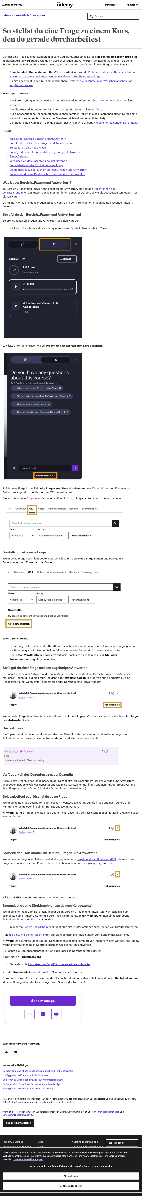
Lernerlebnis (21, 15)
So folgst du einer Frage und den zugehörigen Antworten (45, 152)
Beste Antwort (19, 156)
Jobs (40, 1141)
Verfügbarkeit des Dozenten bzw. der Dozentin (38, 161)
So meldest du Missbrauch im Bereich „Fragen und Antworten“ (48, 169)
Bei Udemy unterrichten (17, 1146)
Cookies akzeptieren (71, 1185)
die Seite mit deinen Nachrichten (29, 934)
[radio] (6, 1052)
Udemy (7, 15)
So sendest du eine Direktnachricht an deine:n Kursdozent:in (47, 174)
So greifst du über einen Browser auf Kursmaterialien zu (33, 1079)
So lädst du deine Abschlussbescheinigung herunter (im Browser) (38, 1070)
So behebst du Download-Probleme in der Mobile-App (32, 1084)
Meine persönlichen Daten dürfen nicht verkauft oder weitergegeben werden (70, 1166)
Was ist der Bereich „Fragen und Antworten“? (38, 138)
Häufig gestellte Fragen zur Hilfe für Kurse (25, 1075)
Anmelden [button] (132, 4)
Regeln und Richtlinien (37, 927)
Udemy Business (13, 1141)
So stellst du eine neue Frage (28, 147)
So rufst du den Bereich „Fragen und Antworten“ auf (42, 143)
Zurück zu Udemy (12, 4)
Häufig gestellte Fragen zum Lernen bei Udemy (28, 1088)
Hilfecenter (114, 650)
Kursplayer (39, 15)
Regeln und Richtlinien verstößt (96, 859)
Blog (40, 1146)
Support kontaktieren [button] (18, 1122)
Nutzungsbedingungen (107, 1111)
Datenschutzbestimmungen (16, 1114)
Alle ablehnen (71, 1176)
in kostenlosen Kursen (112, 100)
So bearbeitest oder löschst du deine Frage (36, 165)
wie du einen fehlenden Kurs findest (116, 122)
